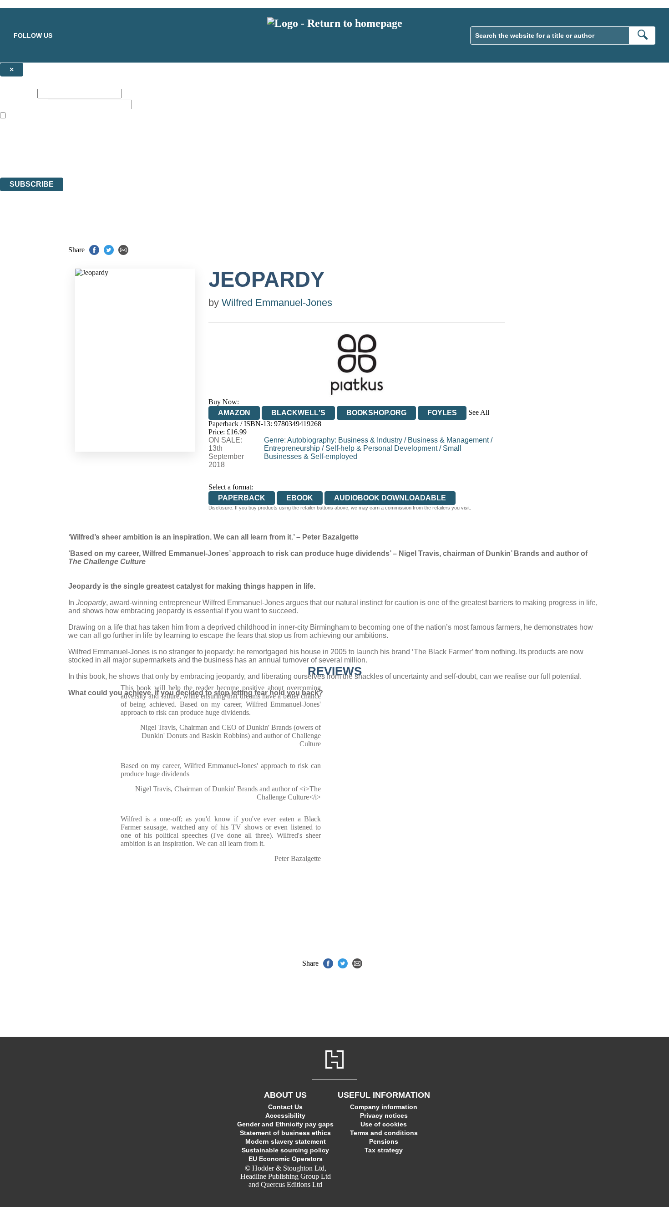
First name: (17, 93)
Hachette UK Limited (93, 140)
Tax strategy (384, 1150)
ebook (299, 498)
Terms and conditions (384, 1132)
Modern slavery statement (285, 1141)
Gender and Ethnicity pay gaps (285, 1124)
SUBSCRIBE (32, 184)
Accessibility (285, 1115)
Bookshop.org (376, 413)
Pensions (383, 1141)
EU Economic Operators (285, 1158)
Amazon (234, 413)
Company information (383, 1106)
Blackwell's (298, 413)
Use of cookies (383, 1124)
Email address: (23, 104)
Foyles (442, 413)
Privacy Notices (180, 157)
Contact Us (285, 1106)
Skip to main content (29, 4)
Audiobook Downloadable (390, 498)
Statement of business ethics (285, 1132)
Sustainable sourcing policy (285, 1150)
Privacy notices (384, 1115)
